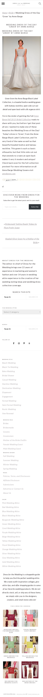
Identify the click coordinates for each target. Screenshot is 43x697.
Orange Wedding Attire (12, 549)
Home (4, 13)
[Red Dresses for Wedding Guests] (11, 669)
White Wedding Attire (11, 566)
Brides (5, 423)
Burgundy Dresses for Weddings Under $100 (11, 631)
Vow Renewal (8, 413)
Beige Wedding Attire (11, 536)
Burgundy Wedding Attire (13, 520)
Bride (11, 13)
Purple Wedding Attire (11, 532)
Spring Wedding (10, 468)
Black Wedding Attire (11, 515)
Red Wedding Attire (10, 507)
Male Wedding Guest (12, 448)
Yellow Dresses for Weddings (30, 656)
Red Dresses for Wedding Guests (11, 681)
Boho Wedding (8, 371)
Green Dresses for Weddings (11, 656)
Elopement (6, 392)
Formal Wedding (9, 401)
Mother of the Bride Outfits (14, 440)
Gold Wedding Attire (11, 562)
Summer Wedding (10, 460)
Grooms (6, 432)
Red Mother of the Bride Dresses (30, 681)
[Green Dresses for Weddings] (11, 644)
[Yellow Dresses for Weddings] (30, 644)
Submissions (8, 484)
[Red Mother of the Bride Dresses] (30, 669)
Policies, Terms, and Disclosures (16, 476)
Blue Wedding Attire (11, 511)
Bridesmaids (8, 427)
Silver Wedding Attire (11, 553)
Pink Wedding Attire (11, 503)
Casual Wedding (9, 379)
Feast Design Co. (34, 694)
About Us (7, 493)
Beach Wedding (9, 363)
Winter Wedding (10, 464)
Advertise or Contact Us (13, 489)
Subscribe (34, 207)
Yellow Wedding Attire (11, 541)
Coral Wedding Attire (11, 528)
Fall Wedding (8, 456)
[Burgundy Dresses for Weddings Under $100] (11, 618)
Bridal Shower (8, 375)
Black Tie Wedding (10, 367)
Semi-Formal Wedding (11, 405)
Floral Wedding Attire (11, 545)
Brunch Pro (21, 694)
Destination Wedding (11, 388)
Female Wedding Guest (13, 444)
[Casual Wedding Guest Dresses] (30, 618)
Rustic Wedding (9, 409)
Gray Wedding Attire (11, 557)
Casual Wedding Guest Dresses (29, 630)
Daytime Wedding (10, 384)
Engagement (7, 396)
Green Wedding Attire (11, 524)
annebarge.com (9, 173)
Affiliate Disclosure (11, 480)
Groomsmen (8, 436)
